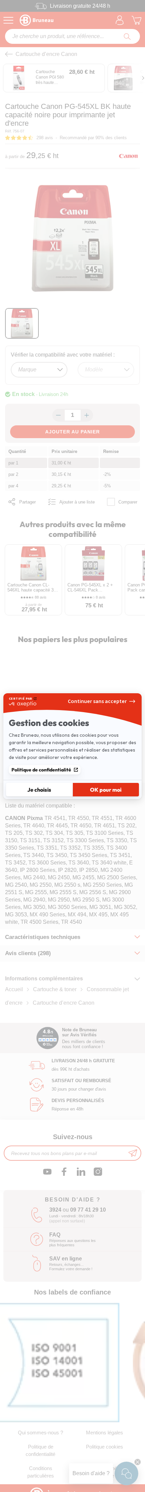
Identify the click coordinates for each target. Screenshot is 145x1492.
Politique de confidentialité (41, 770)
